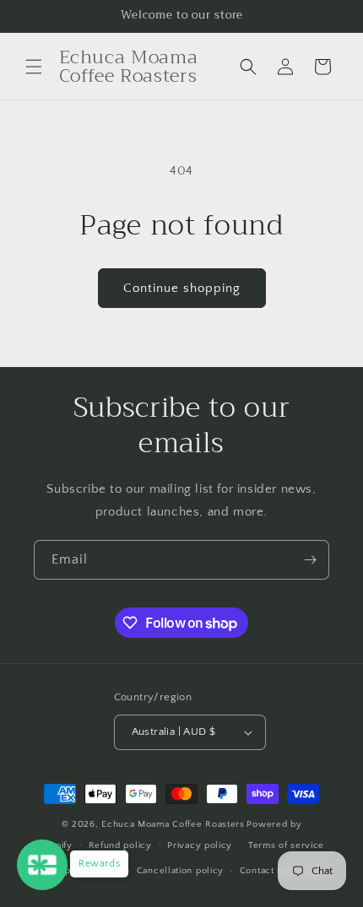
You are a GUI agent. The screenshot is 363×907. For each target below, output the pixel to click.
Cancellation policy (180, 871)
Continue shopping (182, 288)
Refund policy (120, 845)
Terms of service (286, 845)
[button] (33, 66)
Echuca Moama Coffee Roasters (173, 824)
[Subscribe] (309, 560)
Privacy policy (199, 845)
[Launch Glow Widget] (42, 865)
